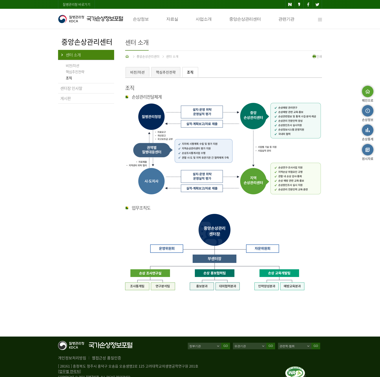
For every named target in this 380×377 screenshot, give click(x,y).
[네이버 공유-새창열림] (289, 4)
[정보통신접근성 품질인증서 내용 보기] (295, 369)
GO (225, 346)
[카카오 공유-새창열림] (299, 4)
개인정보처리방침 (72, 358)
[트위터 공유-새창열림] (317, 4)
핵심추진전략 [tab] (166, 72)
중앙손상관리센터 (245, 19)
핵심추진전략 (75, 71)
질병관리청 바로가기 (76, 4)
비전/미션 (72, 65)
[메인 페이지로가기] (127, 56)
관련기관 (286, 19)
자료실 (172, 19)
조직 (69, 77)
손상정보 (141, 19)
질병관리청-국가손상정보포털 (90, 19)
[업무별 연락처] (69, 371)
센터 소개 (73, 55)
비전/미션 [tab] (137, 72)
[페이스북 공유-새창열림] (308, 4)
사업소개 (204, 19)
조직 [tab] (190, 72)
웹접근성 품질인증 (106, 358)
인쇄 (319, 56)
